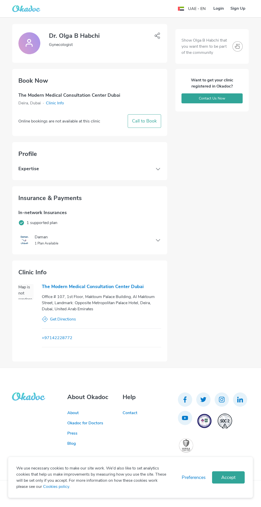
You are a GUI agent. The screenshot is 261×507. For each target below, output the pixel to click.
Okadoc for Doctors (85, 423)
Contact (130, 413)
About (73, 413)
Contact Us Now (212, 98)
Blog (71, 443)
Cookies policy (56, 486)
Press (72, 433)
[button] (55, 103)
